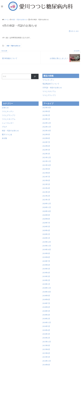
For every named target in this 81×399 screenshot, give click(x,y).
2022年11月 (46, 127)
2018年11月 (46, 288)
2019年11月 (46, 246)
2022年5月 (46, 150)
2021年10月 (46, 165)
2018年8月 (46, 299)
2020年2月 (46, 234)
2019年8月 (46, 257)
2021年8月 (46, 173)
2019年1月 (46, 284)
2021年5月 (46, 184)
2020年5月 (46, 226)
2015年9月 (46, 345)
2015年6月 (46, 353)
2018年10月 (46, 292)
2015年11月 (46, 342)
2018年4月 (46, 315)
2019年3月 (46, 276)
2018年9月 (46, 296)
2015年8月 (46, 349)
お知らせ (5, 108)
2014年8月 (46, 365)
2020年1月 (46, 238)
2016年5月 (46, 326)
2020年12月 (46, 203)
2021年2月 (46, 196)
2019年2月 (46, 280)
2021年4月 (46, 188)
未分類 (4, 138)
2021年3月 (46, 192)
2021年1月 (46, 200)
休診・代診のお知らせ (13, 46)
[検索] (35, 76)
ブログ (4, 127)
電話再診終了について (50, 84)
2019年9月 (46, 253)
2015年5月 (46, 357)
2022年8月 (46, 138)
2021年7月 (46, 177)
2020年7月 (46, 223)
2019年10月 (46, 249)
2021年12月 (46, 157)
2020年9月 (46, 215)
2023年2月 (46, 115)
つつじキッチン (48, 80)
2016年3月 (46, 334)
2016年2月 (46, 338)
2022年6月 (46, 146)
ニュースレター (8, 123)
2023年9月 (46, 111)
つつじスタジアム (49, 91)
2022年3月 (46, 154)
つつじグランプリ (49, 95)
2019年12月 (46, 242)
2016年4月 (46, 330)
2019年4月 (46, 273)
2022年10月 (46, 130)
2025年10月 (46, 108)
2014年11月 (46, 361)
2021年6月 (46, 180)
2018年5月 (46, 311)
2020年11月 (46, 207)
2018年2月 (46, 318)
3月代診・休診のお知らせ (52, 87)
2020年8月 (46, 219)
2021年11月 (46, 161)
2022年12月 (46, 123)
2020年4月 (46, 230)
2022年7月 (46, 142)
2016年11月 (46, 322)
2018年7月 (46, 303)
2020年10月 (46, 211)
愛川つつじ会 (7, 134)
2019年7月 (46, 261)
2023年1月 (46, 119)
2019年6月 (46, 265)
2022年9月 (46, 134)
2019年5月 (46, 269)
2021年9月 (46, 169)
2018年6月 (46, 307)
